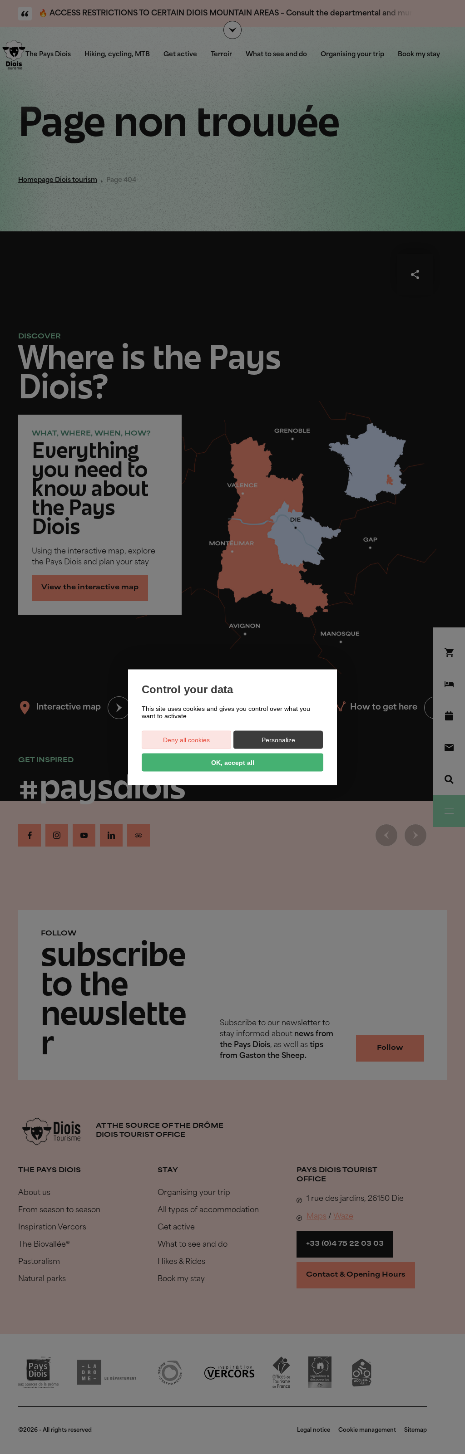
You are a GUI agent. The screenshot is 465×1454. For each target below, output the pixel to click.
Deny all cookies (186, 739)
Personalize (278, 739)
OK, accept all (232, 762)
